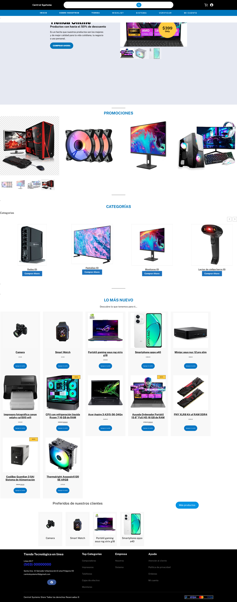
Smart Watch (77, 538)
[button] (153, 26)
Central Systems (42, 4)
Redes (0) (28, 269)
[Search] (138, 5)
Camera (50, 538)
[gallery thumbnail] (127, 53)
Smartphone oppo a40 (132, 540)
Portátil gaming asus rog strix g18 (105, 540)
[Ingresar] (211, 5)
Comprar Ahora (28, 273)
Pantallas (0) (88, 268)
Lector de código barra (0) (208, 269)
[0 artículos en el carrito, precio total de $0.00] (205, 5)
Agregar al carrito (20, 366)
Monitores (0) (148, 269)
